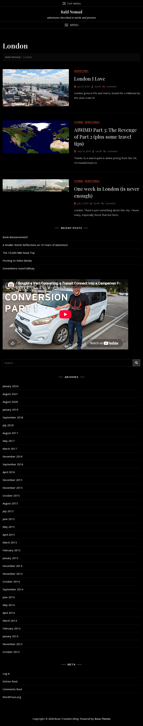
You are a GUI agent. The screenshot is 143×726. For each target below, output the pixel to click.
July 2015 (8, 511)
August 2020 (10, 401)
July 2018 (8, 425)
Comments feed (12, 689)
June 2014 (9, 597)
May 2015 (9, 527)
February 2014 (11, 628)
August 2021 (10, 394)
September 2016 (13, 464)
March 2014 (10, 620)
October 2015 (11, 495)
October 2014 (11, 581)
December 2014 (12, 566)
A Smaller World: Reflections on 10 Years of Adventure (35, 245)
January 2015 (10, 558)
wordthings (92, 122)
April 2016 (9, 472)
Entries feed (10, 681)
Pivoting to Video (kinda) (17, 260)
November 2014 (12, 573)
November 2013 (12, 644)
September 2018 (13, 417)
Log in (6, 673)
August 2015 (10, 503)
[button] (71, 25)
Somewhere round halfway (19, 268)
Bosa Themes (103, 718)
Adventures (81, 70)
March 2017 (10, 448)
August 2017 (10, 433)
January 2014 (10, 636)
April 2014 (9, 612)
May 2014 (9, 605)
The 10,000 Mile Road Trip (19, 252)
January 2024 (10, 386)
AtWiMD (78, 122)
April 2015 (9, 534)
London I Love (89, 78)
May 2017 (9, 441)
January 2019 (10, 409)
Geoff (98, 86)
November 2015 (12, 487)
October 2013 (11, 652)
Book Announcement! (15, 237)
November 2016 (12, 456)
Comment (111, 86)
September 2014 (13, 589)
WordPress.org (12, 697)
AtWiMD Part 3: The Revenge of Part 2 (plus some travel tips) (105, 137)
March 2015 (10, 542)
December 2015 (12, 480)
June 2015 (9, 519)
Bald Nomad (71, 11)
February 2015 (11, 550)
